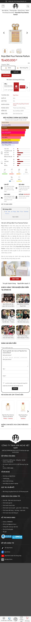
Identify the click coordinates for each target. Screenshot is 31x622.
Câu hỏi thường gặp (8, 529)
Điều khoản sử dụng (8, 481)
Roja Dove (21, 10)
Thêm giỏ (15, 72)
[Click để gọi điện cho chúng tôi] (15, 619)
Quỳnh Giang (12, 283)
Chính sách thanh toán (9, 505)
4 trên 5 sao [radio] (16, 357)
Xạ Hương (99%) (6, 125)
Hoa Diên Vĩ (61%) (7, 142)
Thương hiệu (13, 10)
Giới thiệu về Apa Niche (9, 476)
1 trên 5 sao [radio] (3, 357)
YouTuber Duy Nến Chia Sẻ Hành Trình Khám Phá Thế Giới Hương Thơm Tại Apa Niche (8, 337)
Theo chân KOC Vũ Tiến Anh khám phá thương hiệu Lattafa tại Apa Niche (23, 321)
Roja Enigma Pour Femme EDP (23, 415)
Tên (4, 369)
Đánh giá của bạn (7, 355)
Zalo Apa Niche (8, 559)
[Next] (27, 33)
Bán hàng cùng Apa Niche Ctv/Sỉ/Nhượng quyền (15, 491)
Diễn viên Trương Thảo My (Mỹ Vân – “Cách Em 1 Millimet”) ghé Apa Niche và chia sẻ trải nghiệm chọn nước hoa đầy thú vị (8, 321)
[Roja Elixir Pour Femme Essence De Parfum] (8, 406)
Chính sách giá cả (7, 503)
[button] (3, 6)
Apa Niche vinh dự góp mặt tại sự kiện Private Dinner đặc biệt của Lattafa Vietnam (8, 305)
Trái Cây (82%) (6, 135)
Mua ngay (6, 75)
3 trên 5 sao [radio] (10, 357)
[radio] (8, 68)
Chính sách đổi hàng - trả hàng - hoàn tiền (14, 510)
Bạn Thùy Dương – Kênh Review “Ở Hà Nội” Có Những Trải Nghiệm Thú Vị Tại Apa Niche (22, 337)
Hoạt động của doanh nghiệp (10, 483)
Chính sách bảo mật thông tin (10, 513)
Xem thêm (15, 217)
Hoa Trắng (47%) (6, 145)
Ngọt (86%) (5, 130)
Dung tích (3, 64)
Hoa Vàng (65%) (6, 140)
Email (4, 375)
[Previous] (4, 33)
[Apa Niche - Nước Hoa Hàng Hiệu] (15, 6)
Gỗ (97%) (4, 127)
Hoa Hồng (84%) (6, 132)
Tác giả (4, 531)
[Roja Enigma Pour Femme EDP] (23, 406)
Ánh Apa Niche (8, 547)
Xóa (29, 63)
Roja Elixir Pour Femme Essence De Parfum (8, 415)
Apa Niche (5, 10)
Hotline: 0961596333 (8, 521)
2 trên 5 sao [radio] (6, 357)
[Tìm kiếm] (28, 6)
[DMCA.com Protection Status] (17, 537)
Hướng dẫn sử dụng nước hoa (10, 526)
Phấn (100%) (5, 122)
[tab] (15, 204)
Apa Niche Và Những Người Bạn (23, 305)
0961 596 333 (27, 194)
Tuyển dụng (6, 478)
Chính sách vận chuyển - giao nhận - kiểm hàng (15, 508)
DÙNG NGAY (22, 86)
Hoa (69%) (4, 137)
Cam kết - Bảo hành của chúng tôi (12, 500)
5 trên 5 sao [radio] (23, 357)
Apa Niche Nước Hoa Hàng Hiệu (13, 555)
